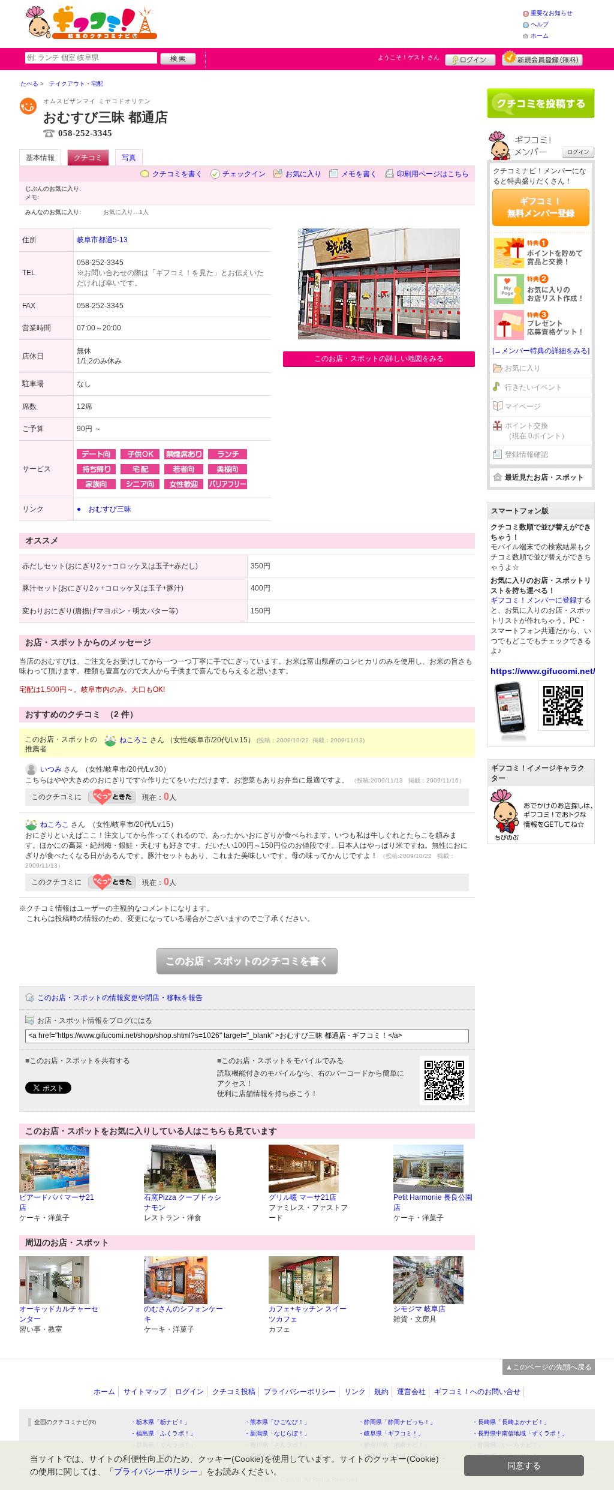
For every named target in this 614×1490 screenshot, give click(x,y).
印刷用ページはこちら (433, 174)
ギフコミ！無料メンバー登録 (540, 207)
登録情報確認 (526, 454)
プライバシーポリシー (300, 1391)
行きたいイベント (533, 387)
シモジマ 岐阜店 (419, 1309)
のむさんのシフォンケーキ (183, 1314)
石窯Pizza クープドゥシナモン (182, 1202)
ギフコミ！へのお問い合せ (477, 1391)
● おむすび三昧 (104, 509)
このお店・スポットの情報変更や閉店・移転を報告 (120, 998)
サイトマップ (145, 1391)
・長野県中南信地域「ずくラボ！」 (520, 1433)
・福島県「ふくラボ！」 (163, 1433)
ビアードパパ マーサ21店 (56, 1202)
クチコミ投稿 (233, 1391)
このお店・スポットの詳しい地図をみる (379, 358)
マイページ (523, 406)
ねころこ (133, 740)
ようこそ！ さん (409, 57)
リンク (355, 1391)
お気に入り (303, 174)
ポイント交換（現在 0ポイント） (536, 431)
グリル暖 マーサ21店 (302, 1197)
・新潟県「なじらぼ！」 (277, 1433)
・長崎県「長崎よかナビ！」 (511, 1422)
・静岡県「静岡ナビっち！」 (397, 1422)
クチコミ (88, 157)
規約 (381, 1391)
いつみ (51, 769)
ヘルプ (540, 24)
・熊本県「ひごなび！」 (277, 1422)
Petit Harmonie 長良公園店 (432, 1202)
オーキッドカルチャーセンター (58, 1314)
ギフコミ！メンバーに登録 (533, 600)
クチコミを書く (177, 174)
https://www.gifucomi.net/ (542, 671)
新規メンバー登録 (542, 58)
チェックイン (244, 174)
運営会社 (411, 1391)
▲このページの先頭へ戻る (548, 1367)
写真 (129, 157)
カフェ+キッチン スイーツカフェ (308, 1314)
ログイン (470, 58)
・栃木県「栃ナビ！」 (160, 1422)
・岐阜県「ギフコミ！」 (391, 1433)
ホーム (540, 35)
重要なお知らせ (552, 13)
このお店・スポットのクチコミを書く (247, 961)
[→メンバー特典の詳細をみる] (540, 351)
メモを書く (359, 174)
